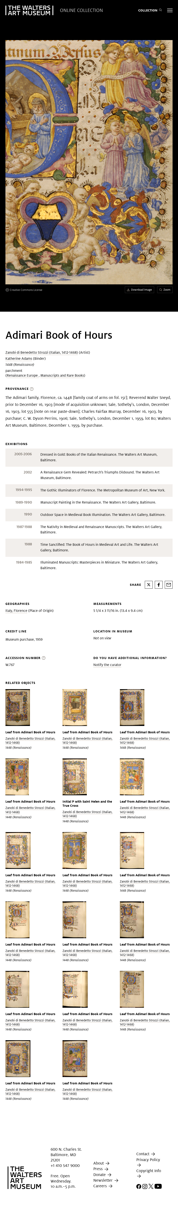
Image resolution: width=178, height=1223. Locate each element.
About (99, 1163)
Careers (100, 1185)
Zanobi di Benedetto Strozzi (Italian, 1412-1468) (41, 352)
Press (98, 1168)
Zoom (166, 290)
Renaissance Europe (23, 375)
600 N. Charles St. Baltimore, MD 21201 (66, 1155)
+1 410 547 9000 (65, 1165)
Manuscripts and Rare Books (62, 375)
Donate (100, 1174)
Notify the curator (107, 665)
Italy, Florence (16, 610)
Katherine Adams (18, 358)
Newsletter (103, 1180)
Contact (143, 1153)
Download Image (141, 290)
